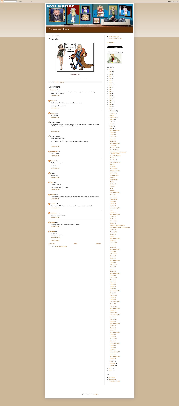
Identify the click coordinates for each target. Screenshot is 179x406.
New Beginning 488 (115, 238)
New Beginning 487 (115, 249)
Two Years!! (113, 219)
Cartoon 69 (113, 247)
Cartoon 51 (113, 317)
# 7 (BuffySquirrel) (114, 175)
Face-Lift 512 (113, 295)
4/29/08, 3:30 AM (55, 208)
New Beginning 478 (115, 343)
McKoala (52, 194)
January (112, 365)
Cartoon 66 (113, 258)
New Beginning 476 (115, 356)
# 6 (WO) (112, 177)
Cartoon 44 (113, 341)
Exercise (112, 190)
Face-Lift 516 (113, 253)
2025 (110, 72)
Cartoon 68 (113, 251)
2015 (110, 93)
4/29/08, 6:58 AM (55, 226)
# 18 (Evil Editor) (114, 150)
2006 (110, 370)
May (111, 126)
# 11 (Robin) (113, 166)
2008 (110, 109)
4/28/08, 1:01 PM (55, 95)
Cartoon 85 (113, 134)
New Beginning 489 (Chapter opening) (120, 227)
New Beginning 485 (115, 273)
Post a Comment (55, 240)
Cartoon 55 (113, 297)
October (112, 115)
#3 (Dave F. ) (113, 184)
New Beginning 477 (115, 352)
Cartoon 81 (113, 195)
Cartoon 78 (113, 205)
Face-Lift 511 (113, 306)
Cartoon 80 (113, 201)
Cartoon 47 (113, 330)
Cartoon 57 (113, 288)
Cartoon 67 (113, 256)
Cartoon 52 (113, 310)
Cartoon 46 (113, 334)
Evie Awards (112, 377)
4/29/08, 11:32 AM (55, 237)
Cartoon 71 (113, 240)
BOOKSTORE (110, 42)
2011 (110, 102)
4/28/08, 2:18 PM (55, 155)
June (111, 124)
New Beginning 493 (115, 143)
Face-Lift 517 (113, 242)
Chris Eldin (53, 213)
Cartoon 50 (113, 321)
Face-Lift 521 (113, 136)
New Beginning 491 (115, 208)
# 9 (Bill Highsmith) (115, 170)
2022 (110, 78)
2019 (110, 85)
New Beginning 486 (115, 260)
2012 (110, 100)
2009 (110, 107)
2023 (110, 76)
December (113, 111)
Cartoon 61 (113, 280)
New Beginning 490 (115, 214)
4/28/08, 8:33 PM (55, 177)
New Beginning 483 (115, 301)
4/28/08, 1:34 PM (55, 117)
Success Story (113, 312)
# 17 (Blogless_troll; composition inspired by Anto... (118, 152)
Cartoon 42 (113, 347)
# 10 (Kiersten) (113, 168)
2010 (110, 104)
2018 (110, 87)
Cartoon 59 (113, 284)
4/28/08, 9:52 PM (55, 199)
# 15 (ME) (112, 157)
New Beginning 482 (115, 308)
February (112, 363)
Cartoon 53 (113, 304)
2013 (110, 98)
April (111, 128)
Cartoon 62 (113, 275)
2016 (110, 91)
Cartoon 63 (113, 271)
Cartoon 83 (113, 141)
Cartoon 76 (113, 216)
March (112, 361)
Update (112, 269)
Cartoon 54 (113, 299)
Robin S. (52, 161)
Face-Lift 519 (113, 221)
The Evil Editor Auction (114, 381)
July (111, 121)
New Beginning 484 (115, 290)
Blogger (96, 394)
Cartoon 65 (113, 262)
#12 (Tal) (112, 164)
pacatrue (52, 113)
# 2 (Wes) (112, 186)
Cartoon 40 (113, 354)
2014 (110, 96)
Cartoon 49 (113, 325)
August (112, 119)
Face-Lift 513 (113, 277)
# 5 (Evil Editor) (114, 179)
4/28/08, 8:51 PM (55, 189)
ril (50, 173)
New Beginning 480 (115, 323)
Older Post (98, 243)
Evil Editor (53, 90)
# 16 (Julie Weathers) (115, 155)
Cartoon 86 (113, 132)
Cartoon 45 (113, 336)
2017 (110, 89)
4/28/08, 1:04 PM (55, 108)
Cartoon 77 (113, 212)
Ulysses (52, 100)
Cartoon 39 (113, 358)
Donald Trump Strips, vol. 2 (115, 38)
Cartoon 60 (113, 282)
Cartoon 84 (113, 139)
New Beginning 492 (115, 192)
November (113, 113)
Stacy (51, 182)
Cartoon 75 (113, 223)
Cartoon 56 (113, 293)
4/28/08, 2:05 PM (55, 131)
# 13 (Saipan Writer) (115, 162)
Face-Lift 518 (113, 232)
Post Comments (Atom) (61, 246)
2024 (110, 74)
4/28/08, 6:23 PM (55, 168)
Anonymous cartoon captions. (117, 225)
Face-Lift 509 (113, 339)
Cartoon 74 (113, 229)
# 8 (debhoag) (113, 173)
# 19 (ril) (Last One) (115, 147)
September (113, 117)
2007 (110, 368)
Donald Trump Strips (114, 36)
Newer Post (52, 243)
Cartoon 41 (113, 349)
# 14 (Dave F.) (113, 160)
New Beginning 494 (115, 130)
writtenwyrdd (53, 151)
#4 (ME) (112, 181)
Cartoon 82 (113, 145)
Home (75, 243)
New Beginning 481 (115, 314)
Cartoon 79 (113, 203)
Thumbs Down (113, 199)
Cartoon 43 (113, 345)
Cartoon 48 (113, 328)
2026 (110, 69)
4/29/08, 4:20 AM (55, 217)
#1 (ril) (111, 188)
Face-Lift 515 (113, 264)
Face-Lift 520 (113, 197)
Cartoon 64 (113, 267)
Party (111, 210)
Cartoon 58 (113, 286)
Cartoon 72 (113, 236)
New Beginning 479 (115, 332)
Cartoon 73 (113, 234)
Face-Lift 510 (113, 319)
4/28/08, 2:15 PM (55, 146)
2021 (110, 80)
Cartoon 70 (113, 245)
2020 (110, 82)
